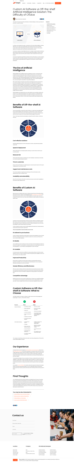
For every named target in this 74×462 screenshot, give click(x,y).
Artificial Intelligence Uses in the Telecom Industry (22, 394)
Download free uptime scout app (30, 453)
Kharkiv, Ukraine (15, 451)
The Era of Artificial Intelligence (50, 26)
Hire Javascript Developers (42, 452)
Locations (15, 446)
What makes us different (50, 3)
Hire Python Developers (53, 452)
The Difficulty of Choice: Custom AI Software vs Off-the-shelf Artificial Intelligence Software (51, 24)
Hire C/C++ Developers (53, 454)
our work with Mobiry (21, 365)
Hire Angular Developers (42, 451)
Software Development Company (16, 3)
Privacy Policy (28, 451)
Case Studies (29, 3)
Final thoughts (48, 33)
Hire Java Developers (42, 453)
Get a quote (57, 3)
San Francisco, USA (15, 452)
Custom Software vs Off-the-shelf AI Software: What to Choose (51, 30)
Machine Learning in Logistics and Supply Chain (21, 396)
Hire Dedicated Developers (45, 446)
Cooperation (39, 3)
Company (33, 3)
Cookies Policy (32, 451)
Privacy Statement (28, 434)
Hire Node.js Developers (53, 451)
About (26, 452)
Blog (43, 3)
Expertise (23, 3)
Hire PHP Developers (42, 454)
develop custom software (18, 351)
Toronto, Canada (15, 454)
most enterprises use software (36, 194)
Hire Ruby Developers (53, 453)
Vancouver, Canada (15, 453)
